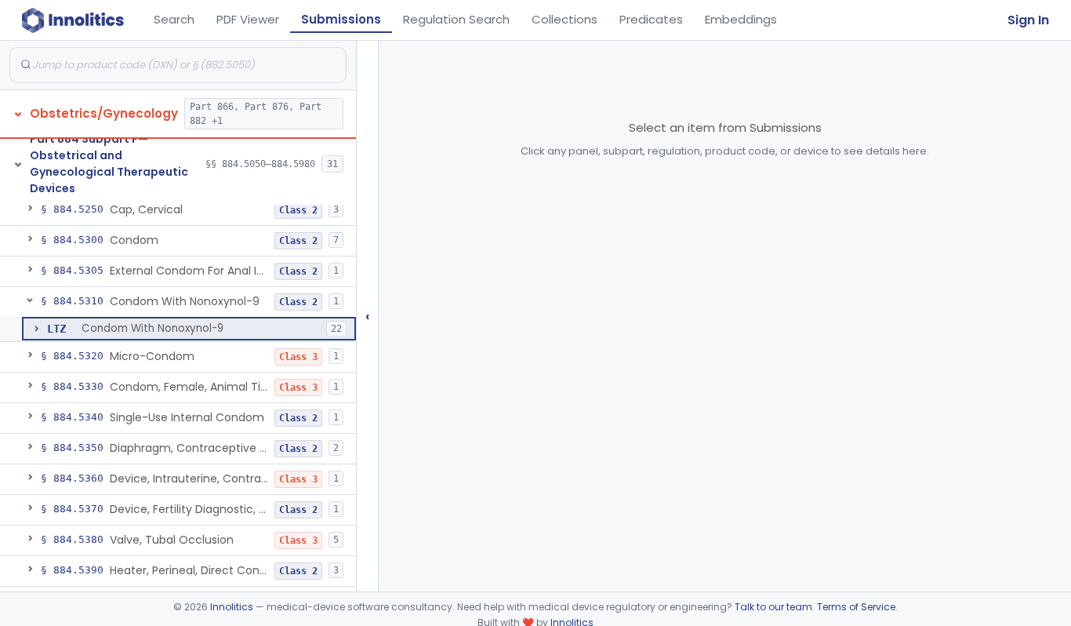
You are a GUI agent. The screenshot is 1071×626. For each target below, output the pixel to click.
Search (174, 19)
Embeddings (741, 19)
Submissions (341, 19)
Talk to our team (773, 606)
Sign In (1028, 20)
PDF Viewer (247, 19)
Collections (564, 19)
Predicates (651, 19)
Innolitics (231, 606)
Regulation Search (456, 19)
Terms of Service (856, 606)
